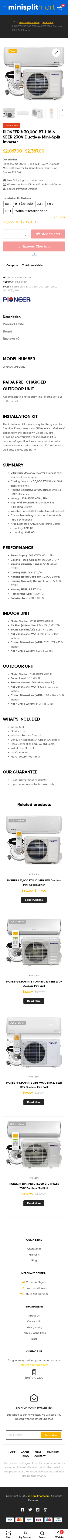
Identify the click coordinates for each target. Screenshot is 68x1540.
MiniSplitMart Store (29, 22)
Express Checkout (37, 246)
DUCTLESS (44, 286)
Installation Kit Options (17, 198)
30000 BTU (32, 286)
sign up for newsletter (34, 1407)
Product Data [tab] (13, 324)
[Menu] (4, 8)
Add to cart (51, 234)
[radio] (8, 204)
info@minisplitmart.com (34, 1364)
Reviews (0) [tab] (12, 338)
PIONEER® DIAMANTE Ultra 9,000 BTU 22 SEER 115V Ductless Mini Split (34, 1085)
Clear (62, 216)
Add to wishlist (34, 265)
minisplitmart (36, 1495)
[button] (56, 52)
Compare (12, 265)
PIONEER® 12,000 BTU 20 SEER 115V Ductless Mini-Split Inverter (34, 882)
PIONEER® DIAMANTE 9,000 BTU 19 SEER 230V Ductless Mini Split (34, 984)
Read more (34, 1001)
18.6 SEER (14, 286)
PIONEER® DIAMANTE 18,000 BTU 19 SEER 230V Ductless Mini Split (34, 1186)
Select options (34, 899)
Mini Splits (47, 22)
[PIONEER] (17, 299)
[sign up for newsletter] (34, 1398)
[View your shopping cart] (59, 7)
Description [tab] (12, 316)
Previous (62, 116)
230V (22, 286)
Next (62, 110)
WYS (17, 290)
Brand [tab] (7, 331)
